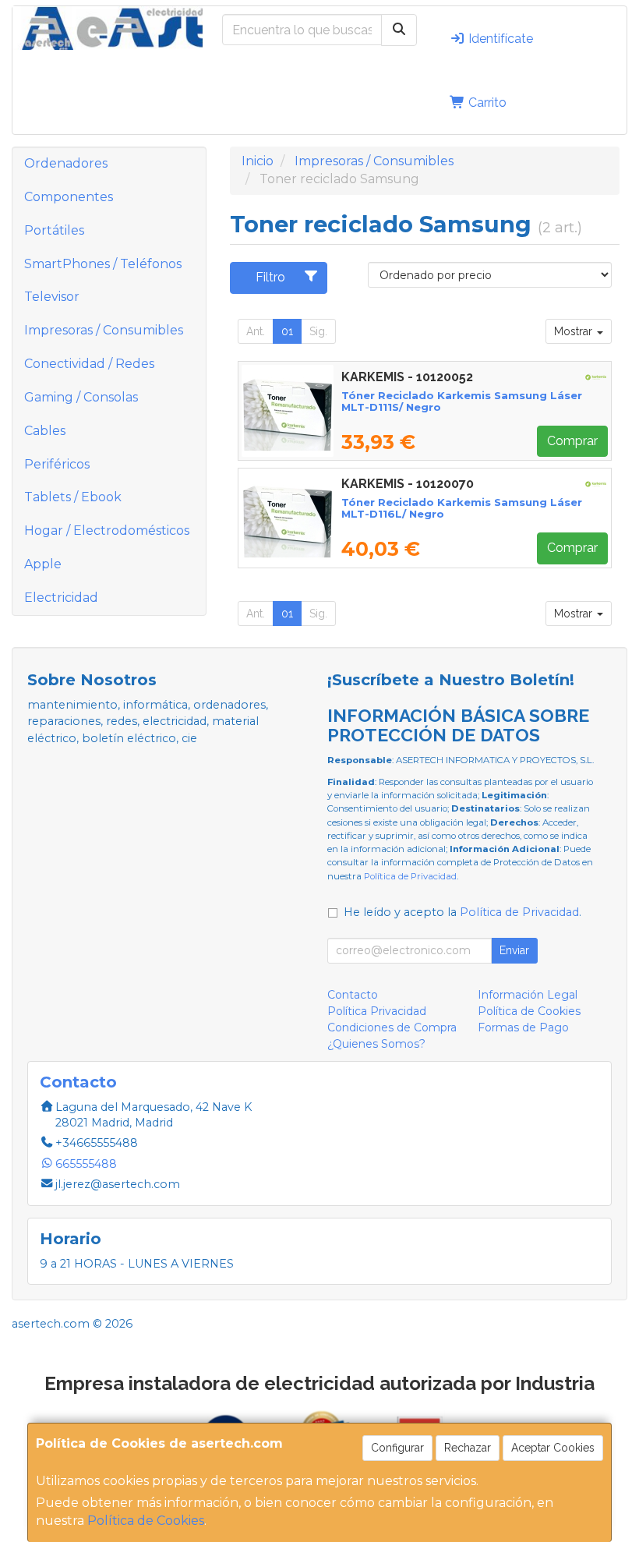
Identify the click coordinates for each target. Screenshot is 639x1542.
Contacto (352, 995)
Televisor (51, 296)
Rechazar (467, 1447)
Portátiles (54, 230)
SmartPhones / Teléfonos (103, 263)
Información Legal (527, 995)
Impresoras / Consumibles (103, 330)
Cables (44, 430)
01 (287, 331)
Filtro (270, 277)
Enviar (514, 950)
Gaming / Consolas (81, 397)
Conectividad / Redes (89, 363)
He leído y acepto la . (462, 912)
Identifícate (499, 38)
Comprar (572, 440)
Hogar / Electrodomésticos (106, 530)
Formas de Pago (523, 1027)
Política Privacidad (376, 1011)
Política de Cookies (145, 1520)
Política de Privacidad (410, 876)
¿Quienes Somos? (376, 1044)
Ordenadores (66, 163)
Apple (43, 564)
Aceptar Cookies (553, 1447)
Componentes (68, 196)
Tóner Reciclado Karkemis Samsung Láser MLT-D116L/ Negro (461, 508)
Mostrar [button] (574, 331)
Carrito (486, 102)
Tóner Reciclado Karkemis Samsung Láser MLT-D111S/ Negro (461, 401)
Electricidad (61, 597)
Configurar (397, 1447)
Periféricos (57, 464)
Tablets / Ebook (73, 497)
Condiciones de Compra (392, 1027)
